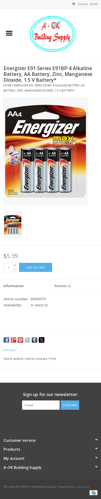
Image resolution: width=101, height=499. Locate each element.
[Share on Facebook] (6, 340)
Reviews (62, 286)
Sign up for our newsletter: (50, 394)
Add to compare (36, 359)
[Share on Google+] (13, 340)
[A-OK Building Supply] (60, 33)
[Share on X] (41, 340)
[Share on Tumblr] (34, 340)
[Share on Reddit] (27, 340)
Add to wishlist (14, 359)
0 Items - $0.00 (87, 4)
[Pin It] (20, 340)
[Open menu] (9, 33)
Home (8, 85)
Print (53, 359)
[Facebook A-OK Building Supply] (50, 419)
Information (14, 286)
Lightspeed (82, 487)
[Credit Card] (92, 493)
